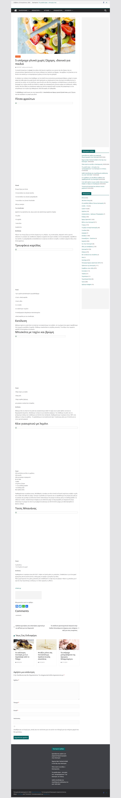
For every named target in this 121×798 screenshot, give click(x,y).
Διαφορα (84, 233)
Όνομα (16, 702)
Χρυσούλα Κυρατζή (28, 67)
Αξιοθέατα (68, 10)
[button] (28, 10)
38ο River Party (86, 200)
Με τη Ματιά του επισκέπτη (89, 254)
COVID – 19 (85, 206)
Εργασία (84, 241)
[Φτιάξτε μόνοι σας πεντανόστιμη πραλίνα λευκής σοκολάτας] (46, 640)
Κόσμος (84, 252)
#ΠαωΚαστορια (58, 10)
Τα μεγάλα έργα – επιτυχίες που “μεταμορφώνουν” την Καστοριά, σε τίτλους (59, 774)
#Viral (83, 198)
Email (16, 710)
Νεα (83, 257)
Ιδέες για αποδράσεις (87, 246)
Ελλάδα (84, 235)
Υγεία (83, 282)
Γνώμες (84, 225)
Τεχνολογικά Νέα (86, 279)
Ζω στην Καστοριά (87, 244)
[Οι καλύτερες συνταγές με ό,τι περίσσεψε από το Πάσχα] (24, 640)
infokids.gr (18, 588)
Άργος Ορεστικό (86, 219)
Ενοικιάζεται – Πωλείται (88, 238)
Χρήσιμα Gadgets (86, 284)
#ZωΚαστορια (36, 10)
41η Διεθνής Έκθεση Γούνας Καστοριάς (92, 203)
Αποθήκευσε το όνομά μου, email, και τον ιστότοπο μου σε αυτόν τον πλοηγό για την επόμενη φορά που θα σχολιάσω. (46, 731)
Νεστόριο (84, 260)
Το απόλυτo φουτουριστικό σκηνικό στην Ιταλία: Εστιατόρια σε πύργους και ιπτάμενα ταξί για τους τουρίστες (63, 628)
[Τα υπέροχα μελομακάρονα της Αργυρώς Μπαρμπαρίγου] (69, 640)
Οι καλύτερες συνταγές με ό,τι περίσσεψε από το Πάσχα (22, 655)
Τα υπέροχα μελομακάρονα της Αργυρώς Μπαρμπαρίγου (68, 655)
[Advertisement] (28, 595)
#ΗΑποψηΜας (23, 10)
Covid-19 (84, 208)
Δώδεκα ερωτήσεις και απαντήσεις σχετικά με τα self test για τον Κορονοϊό (30, 627)
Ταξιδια (84, 273)
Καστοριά (84, 249)
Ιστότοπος (17, 718)
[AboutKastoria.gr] (16, 10)
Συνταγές (18, 56)
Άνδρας (84, 217)
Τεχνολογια (85, 276)
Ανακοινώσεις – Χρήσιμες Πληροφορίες (92, 214)
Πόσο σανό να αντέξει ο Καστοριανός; (45, 2)
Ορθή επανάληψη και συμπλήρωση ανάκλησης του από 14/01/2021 (60, 782)
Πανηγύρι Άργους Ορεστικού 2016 (91, 263)
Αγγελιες (46, 10)
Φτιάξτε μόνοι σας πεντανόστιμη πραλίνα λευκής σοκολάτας (45, 655)
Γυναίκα (84, 230)
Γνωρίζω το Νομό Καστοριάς (89, 227)
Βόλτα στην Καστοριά (88, 222)
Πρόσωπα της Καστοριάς (88, 265)
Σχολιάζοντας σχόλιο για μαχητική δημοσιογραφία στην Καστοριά (59, 756)
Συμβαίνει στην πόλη (88, 268)
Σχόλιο (16, 680)
